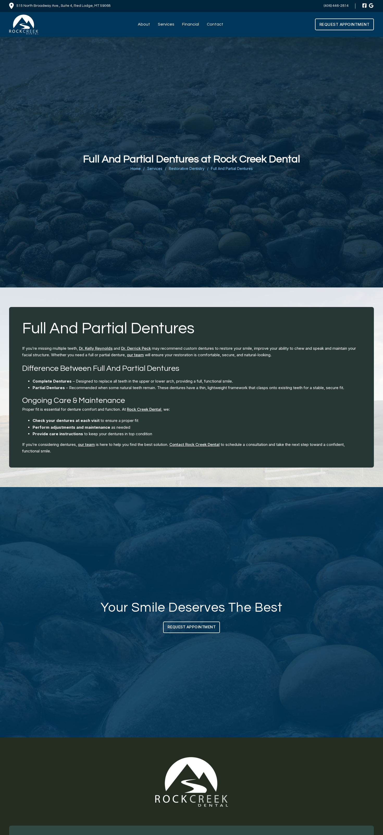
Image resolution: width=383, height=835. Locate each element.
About (144, 24)
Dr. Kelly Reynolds (96, 348)
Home (136, 168)
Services (166, 24)
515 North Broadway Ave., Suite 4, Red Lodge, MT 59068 (63, 6)
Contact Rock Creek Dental (194, 444)
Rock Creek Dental (144, 409)
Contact (215, 24)
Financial (190, 24)
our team (135, 355)
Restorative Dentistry (187, 168)
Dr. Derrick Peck (136, 348)
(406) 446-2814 (336, 6)
